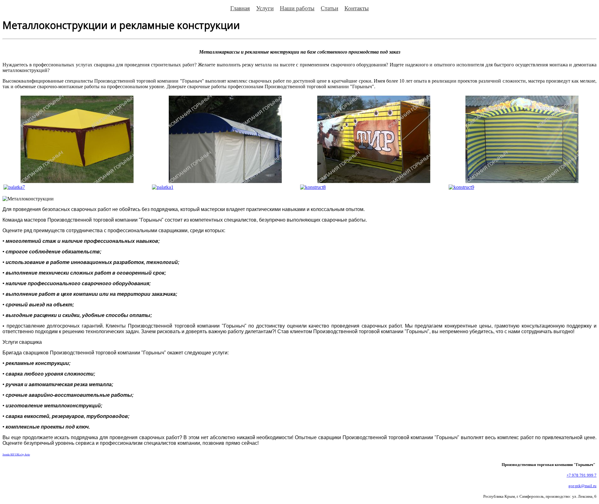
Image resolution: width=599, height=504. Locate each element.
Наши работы (297, 8)
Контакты (356, 8)
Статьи (329, 8)
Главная (240, 8)
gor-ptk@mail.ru (582, 485)
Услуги (265, 8)
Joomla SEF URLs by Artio (16, 454)
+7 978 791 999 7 (582, 475)
